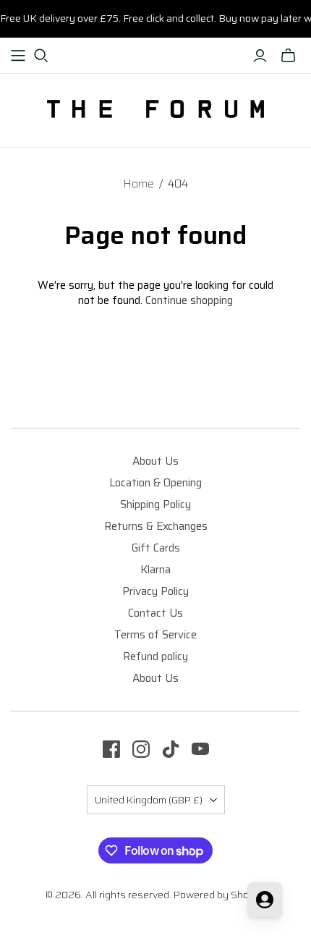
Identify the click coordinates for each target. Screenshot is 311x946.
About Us (155, 461)
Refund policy (155, 656)
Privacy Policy (155, 591)
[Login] (260, 56)
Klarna (155, 569)
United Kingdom (149, 800)
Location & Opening (155, 482)
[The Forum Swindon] (155, 108)
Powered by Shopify (220, 895)
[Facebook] (111, 749)
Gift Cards (156, 548)
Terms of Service (155, 634)
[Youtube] (200, 749)
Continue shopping (189, 300)
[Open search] (41, 55)
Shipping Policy (155, 504)
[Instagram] (141, 749)
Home (138, 184)
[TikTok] (170, 749)
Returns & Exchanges (156, 526)
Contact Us (155, 613)
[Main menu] (18, 55)
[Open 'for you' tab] (264, 899)
